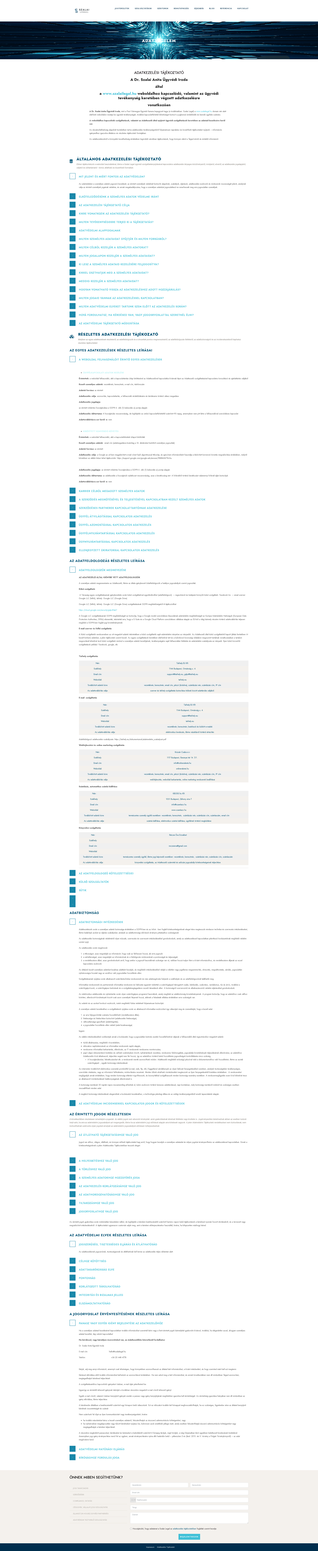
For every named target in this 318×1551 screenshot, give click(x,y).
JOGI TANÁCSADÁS (80, 1488)
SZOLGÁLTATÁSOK (143, 8)
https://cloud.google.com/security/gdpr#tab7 (98, 610)
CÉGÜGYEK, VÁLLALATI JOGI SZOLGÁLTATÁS (90, 1507)
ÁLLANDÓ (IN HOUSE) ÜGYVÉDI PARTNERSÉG (91, 1513)
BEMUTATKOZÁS (181, 8)
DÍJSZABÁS (199, 8)
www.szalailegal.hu (119, 93)
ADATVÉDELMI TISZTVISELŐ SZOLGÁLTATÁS (90, 1520)
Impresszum (150, 1547)
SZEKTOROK (162, 8)
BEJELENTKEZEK (189, 1536)
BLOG (212, 8)
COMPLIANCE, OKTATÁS (82, 1501)
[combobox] (133, 1500)
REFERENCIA (226, 8)
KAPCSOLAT (243, 8)
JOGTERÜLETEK (122, 8)
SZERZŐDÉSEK (78, 1494)
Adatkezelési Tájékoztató (166, 1547)
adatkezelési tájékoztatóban (184, 1528)
